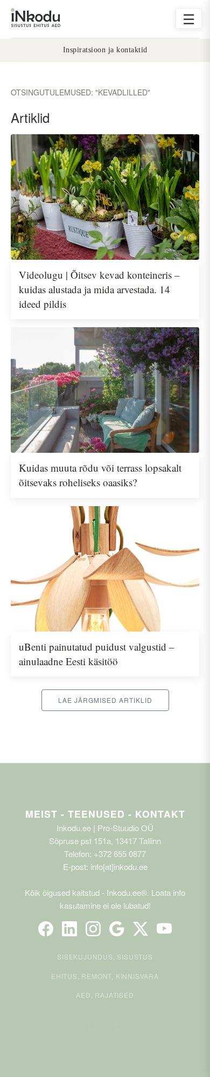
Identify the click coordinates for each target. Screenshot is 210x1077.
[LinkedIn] (69, 928)
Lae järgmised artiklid (105, 700)
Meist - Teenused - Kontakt (105, 813)
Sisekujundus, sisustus (105, 956)
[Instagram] (93, 928)
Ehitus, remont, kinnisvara (105, 976)
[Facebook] (45, 928)
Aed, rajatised (105, 994)
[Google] (116, 928)
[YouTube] (164, 928)
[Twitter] (140, 928)
